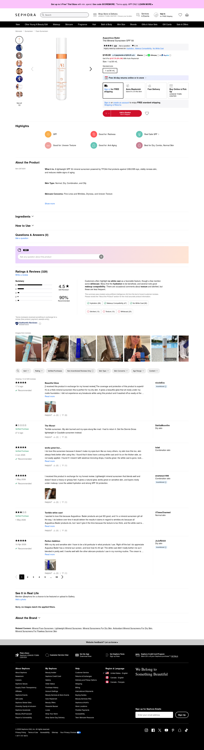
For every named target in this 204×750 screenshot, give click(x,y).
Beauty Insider (50, 672)
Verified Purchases (55, 371)
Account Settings (51, 691)
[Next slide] (90, 69)
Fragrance (82, 24)
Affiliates (18, 691)
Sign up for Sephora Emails (148, 709)
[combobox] (64, 15)
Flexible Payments (82, 710)
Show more (50, 203)
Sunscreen (29, 31)
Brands (133, 24)
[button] (144, 55)
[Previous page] (16, 576)
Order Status (50, 683)
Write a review (21, 274)
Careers (18, 680)
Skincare (69, 24)
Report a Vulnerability (23, 717)
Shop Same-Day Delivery (55, 717)
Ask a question (124, 45)
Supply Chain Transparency (25, 687)
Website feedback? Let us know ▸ (102, 642)
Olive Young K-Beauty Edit (36, 24)
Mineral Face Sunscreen (43, 628)
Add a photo (20, 599)
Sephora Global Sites (23, 702)
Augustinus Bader (111, 38)
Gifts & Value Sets (149, 24)
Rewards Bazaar (51, 706)
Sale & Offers (182, 24)
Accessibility (80, 713)
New (18, 24)
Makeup (56, 24)
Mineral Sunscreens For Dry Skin (97, 628)
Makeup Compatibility (143, 48)
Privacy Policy (20, 732)
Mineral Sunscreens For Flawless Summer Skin (36, 631)
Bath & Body (106, 24)
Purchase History (51, 687)
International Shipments (84, 691)
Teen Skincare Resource (84, 717)
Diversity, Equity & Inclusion (25, 706)
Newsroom (19, 676)
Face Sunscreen (42, 31)
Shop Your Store (51, 713)
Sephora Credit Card (53, 676)
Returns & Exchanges (83, 676)
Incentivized (33, 359)
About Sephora (21, 672)
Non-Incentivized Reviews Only (79, 371)
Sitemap (55, 732)
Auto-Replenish (51, 698)
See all (19, 104)
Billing (77, 687)
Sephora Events (21, 695)
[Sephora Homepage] (25, 14)
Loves (47, 710)
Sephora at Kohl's (82, 702)
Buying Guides (80, 695)
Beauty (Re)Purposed (23, 713)
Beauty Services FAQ (83, 698)
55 (57, 577)
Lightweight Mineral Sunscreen (68, 628)
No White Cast (158, 48)
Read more (50, 396)
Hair (94, 24)
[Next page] (62, 576)
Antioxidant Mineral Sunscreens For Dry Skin (132, 628)
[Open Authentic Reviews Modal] (40, 323)
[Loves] (180, 15)
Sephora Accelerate (22, 710)
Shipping (78, 683)
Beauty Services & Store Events (57, 695)
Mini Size (121, 24)
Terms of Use (33, 732)
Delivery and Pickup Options (86, 680)
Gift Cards (167, 24)
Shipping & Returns (112, 104)
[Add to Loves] (147, 113)
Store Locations (81, 706)
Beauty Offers (50, 702)
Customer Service (82, 672)
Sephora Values (21, 683)
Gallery (48, 680)
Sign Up (182, 714)
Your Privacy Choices (68, 732)
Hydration (130, 48)
